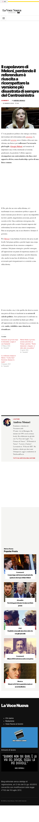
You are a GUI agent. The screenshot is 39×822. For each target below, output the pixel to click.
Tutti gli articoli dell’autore (24, 458)
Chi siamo (9, 718)
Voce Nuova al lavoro (14, 724)
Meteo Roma (8, 549)
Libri (20, 628)
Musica (20, 681)
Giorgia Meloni (16, 146)
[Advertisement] (19, 41)
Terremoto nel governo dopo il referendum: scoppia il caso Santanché (9, 342)
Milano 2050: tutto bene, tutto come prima (20, 659)
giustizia (29, 137)
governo (14, 140)
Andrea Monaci (19, 100)
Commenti (5, 100)
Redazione (9, 721)
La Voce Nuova (14, 705)
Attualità (20, 600)
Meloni (6, 239)
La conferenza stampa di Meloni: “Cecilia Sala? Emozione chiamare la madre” (8, 359)
